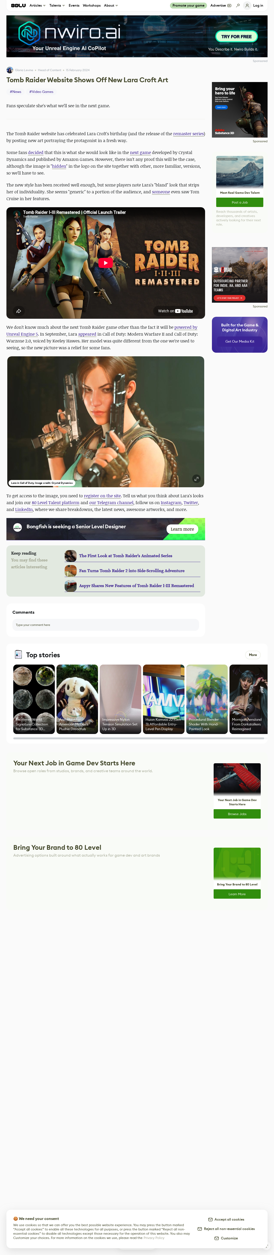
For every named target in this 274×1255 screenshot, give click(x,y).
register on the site (102, 496)
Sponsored (260, 141)
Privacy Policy (154, 1238)
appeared (87, 334)
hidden (59, 166)
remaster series (188, 134)
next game (140, 152)
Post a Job (240, 202)
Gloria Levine (24, 70)
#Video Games (41, 92)
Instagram (171, 502)
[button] (105, 421)
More (253, 655)
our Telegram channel (111, 502)
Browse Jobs (237, 814)
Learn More (237, 894)
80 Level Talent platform (55, 502)
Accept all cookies (228, 1219)
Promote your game (188, 5)
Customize (228, 1238)
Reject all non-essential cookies (228, 1229)
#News (15, 92)
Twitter (191, 502)
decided (35, 152)
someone (161, 192)
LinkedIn (24, 509)
